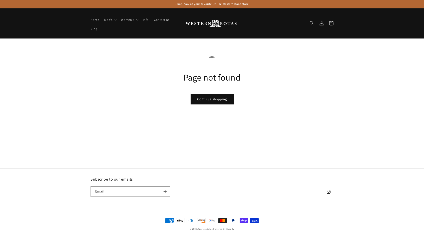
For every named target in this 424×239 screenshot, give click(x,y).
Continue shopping (212, 99)
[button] (110, 19)
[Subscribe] (165, 191)
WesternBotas (205, 228)
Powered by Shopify (223, 228)
